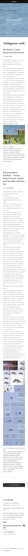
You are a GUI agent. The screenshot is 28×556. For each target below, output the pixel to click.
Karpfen (5, 152)
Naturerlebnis (7, 462)
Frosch (11, 150)
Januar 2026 (18, 459)
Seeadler (16, 466)
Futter (17, 457)
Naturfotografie (7, 155)
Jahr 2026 (18, 448)
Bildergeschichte (15, 455)
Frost (13, 457)
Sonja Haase (16, 157)
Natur (23, 154)
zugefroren (11, 470)
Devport (7, 550)
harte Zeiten (10, 459)
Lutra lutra (13, 154)
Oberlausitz (15, 155)
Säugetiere (6, 466)
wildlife (21, 468)
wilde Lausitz (18, 159)
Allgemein (12, 146)
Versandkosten (9, 532)
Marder (18, 154)
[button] (10, 130)
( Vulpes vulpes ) (12, 451)
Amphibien (10, 148)
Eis (10, 457)
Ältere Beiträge (14, 485)
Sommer (9, 157)
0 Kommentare (7, 161)
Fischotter (6, 150)
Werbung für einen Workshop (11, 508)
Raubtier (22, 155)
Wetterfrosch (7, 159)
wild (12, 159)
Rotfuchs (18, 464)
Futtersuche (17, 150)
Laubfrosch (11, 152)
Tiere (8, 468)
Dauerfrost (6, 457)
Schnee (12, 466)
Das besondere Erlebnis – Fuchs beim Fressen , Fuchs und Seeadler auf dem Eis (14, 178)
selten (4, 157)
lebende (5, 460)
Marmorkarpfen (12, 460)
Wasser (22, 157)
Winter (5, 470)
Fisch (20, 148)
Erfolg (16, 148)
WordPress (13, 548)
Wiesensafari (14, 20)
